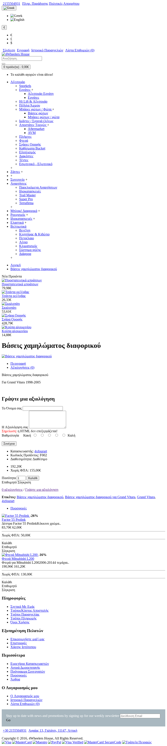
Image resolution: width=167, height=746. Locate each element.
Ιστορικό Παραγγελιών (26, 700)
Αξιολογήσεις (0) (22, 367)
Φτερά (23, 140)
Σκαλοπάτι (9, 307)
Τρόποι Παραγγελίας (24, 614)
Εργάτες (25, 90)
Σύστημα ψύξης (30, 250)
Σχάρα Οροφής (12, 319)
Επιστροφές (18, 643)
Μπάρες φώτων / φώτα (43, 117)
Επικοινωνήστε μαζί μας (27, 639)
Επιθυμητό (9, 482)
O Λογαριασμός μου (24, 696)
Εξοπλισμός (27, 152)
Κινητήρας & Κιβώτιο (34, 234)
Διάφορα (25, 254)
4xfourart (40, 451)
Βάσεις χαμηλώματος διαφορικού (40, 497)
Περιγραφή (18, 363)
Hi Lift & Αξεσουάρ (33, 101)
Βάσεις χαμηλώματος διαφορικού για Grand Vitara (100, 497)
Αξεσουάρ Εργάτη (40, 93)
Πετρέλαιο (26, 238)
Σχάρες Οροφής (30, 144)
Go (8, 720)
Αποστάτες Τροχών (33, 125)
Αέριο (23, 242)
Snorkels (25, 86)
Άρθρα (15, 679)
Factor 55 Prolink (14, 519)
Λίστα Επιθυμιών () (25, 704)
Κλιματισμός (28, 246)
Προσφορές (18, 508)
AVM (32, 133)
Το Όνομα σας (12, 408)
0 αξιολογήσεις (12, 489)
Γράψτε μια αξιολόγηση (41, 489)
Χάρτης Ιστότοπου (23, 647)
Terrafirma (26, 203)
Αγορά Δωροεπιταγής (25, 667)
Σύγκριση (24, 482)
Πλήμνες (25, 136)
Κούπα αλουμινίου (15, 331)
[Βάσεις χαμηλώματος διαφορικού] (27, 356)
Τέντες (23, 160)
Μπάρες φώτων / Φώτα (35, 109)
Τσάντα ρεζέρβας (14, 296)
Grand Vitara (146, 497)
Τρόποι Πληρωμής (23, 618)
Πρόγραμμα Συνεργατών (27, 671)
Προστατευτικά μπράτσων (20, 284)
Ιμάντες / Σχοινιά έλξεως (36, 121)
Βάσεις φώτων (38, 113)
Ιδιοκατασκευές (30, 191)
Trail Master (27, 195)
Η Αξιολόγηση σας (15, 427)
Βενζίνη (24, 230)
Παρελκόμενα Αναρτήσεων (38, 187)
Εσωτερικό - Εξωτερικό (35, 164)
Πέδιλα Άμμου (29, 105)
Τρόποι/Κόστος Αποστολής (29, 610)
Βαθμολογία (10, 435)
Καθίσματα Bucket (32, 148)
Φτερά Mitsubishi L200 (18, 558)
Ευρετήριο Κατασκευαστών (29, 663)
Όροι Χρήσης (19, 622)
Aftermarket (36, 129)
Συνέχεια (9, 443)
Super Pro (26, 199)
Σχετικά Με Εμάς (22, 606)
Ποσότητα (9, 478)
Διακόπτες (26, 156)
